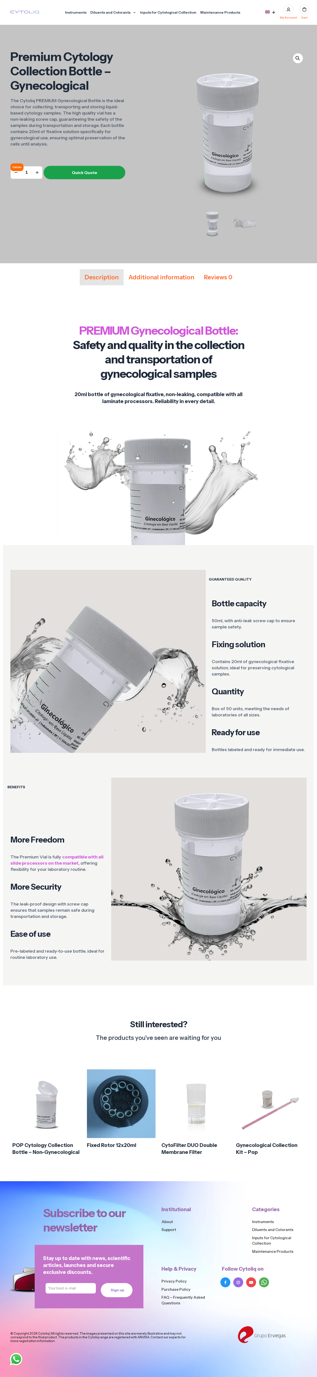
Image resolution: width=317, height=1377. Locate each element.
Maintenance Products (272, 1251)
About (167, 1221)
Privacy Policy (174, 1281)
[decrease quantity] (16, 172)
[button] (298, 58)
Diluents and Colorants (272, 1229)
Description (102, 277)
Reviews (218, 277)
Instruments (263, 1221)
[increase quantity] (37, 172)
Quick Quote (84, 172)
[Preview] (74, 1108)
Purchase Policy (175, 1289)
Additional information (161, 277)
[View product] (74, 1087)
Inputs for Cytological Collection (271, 1240)
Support (168, 1229)
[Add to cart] (74, 1076)
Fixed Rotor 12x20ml (111, 1145)
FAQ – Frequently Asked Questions (183, 1300)
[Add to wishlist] (74, 1097)
